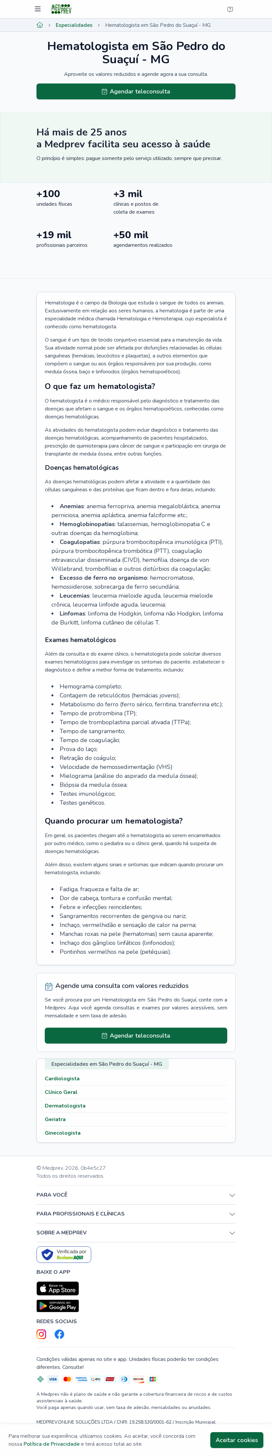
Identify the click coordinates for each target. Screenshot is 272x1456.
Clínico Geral (61, 1092)
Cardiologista (62, 1078)
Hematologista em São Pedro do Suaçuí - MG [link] (158, 25)
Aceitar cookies (237, 1440)
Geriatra (55, 1119)
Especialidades (74, 25)
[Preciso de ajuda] (230, 9)
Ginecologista (63, 1133)
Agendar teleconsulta (140, 91)
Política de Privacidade (52, 1444)
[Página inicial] (39, 25)
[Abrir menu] (38, 9)
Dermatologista (65, 1105)
